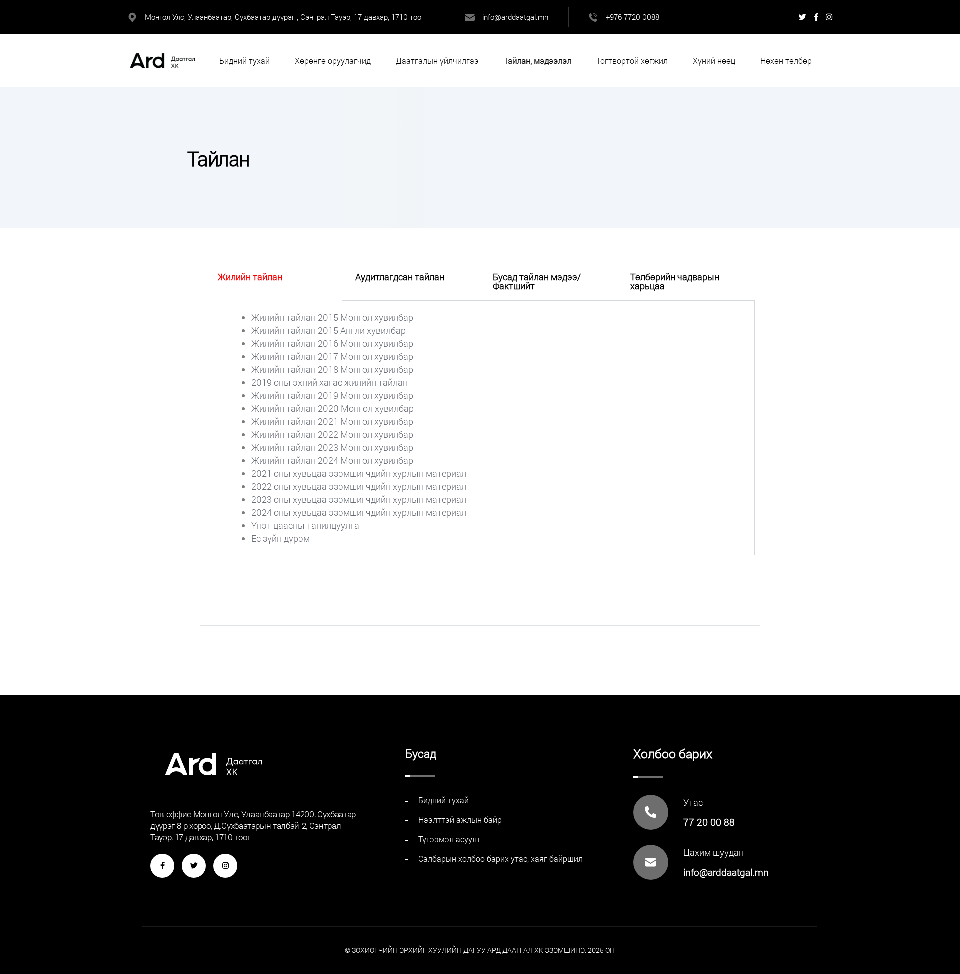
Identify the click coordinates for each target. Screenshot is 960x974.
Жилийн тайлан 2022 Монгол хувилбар (333, 434)
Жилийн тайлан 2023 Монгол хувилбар (333, 448)
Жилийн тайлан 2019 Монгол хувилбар (333, 396)
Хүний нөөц (714, 61)
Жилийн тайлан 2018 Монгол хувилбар (333, 370)
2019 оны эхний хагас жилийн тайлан (330, 382)
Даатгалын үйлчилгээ (437, 61)
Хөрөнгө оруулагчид (333, 61)
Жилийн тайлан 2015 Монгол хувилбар (333, 318)
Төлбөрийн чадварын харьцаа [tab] (675, 281)
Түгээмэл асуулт (449, 839)
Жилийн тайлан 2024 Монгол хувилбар (333, 460)
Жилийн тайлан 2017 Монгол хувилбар (333, 356)
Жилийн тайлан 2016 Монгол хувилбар (333, 344)
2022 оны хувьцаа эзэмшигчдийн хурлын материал (359, 486)
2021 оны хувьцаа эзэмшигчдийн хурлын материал (359, 474)
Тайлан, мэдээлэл (538, 61)
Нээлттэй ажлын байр (460, 819)
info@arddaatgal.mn (515, 17)
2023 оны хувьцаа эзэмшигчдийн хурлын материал (359, 500)
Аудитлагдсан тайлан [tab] (400, 277)
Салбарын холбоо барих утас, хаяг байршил (500, 859)
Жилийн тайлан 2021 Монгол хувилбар (333, 422)
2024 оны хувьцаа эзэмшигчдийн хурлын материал (359, 512)
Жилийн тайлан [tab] (250, 277)
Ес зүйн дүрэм (281, 538)
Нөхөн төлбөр (786, 61)
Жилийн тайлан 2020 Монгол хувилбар (333, 408)
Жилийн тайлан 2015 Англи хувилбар (329, 330)
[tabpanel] (480, 428)
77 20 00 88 (709, 822)
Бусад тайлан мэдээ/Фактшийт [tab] (537, 281)
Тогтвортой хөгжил (632, 61)
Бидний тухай (245, 61)
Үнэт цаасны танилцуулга (306, 526)
